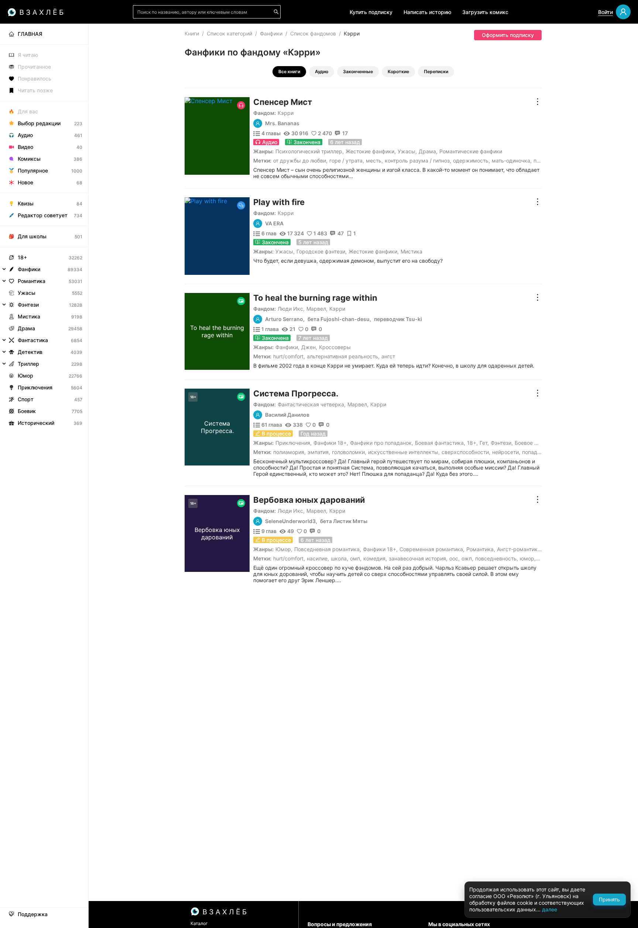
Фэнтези (501, 443)
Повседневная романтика (327, 549)
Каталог (199, 923)
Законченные (358, 71)
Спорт (26, 399)
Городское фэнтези (320, 251)
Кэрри (286, 113)
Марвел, (316, 309)
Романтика (480, 549)
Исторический (36, 423)
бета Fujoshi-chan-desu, (339, 319)
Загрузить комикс (485, 12)
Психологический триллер (308, 151)
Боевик (27, 411)
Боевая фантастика (439, 443)
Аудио (321, 71)
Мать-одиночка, (512, 160)
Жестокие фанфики (370, 151)
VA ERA (274, 223)
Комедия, (375, 558)
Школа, (339, 558)
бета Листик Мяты (343, 521)
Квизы (26, 203)
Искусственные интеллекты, (404, 452)
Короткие (398, 71)
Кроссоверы (335, 347)
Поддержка (33, 914)
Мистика (411, 251)
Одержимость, (471, 160)
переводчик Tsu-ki (398, 319)
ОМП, (355, 558)
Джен (308, 347)
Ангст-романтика (519, 549)
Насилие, (318, 558)
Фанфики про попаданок (381, 443)
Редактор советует (43, 215)
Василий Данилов (287, 414)
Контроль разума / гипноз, (418, 160)
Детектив (30, 352)
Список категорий (229, 33)
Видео (25, 147)
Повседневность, (496, 558)
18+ (471, 443)
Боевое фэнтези (535, 443)
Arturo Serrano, (285, 319)
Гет (483, 443)
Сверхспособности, (466, 452)
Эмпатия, (319, 452)
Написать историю (427, 12)
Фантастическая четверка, (312, 404)
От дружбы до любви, (300, 160)
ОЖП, (467, 558)
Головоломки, (349, 452)
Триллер (28, 364)
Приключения (292, 443)
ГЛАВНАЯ (30, 34)
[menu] (44, 226)
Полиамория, (289, 452)
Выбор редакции (39, 123)
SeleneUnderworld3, (291, 521)
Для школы (32, 236)
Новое (25, 182)
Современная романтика (431, 549)
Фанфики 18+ (330, 443)
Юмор (283, 549)
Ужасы (406, 151)
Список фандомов (313, 33)
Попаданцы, (537, 452)
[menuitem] (44, 34)
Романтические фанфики (470, 151)
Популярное (33, 170)
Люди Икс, (291, 309)
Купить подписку (371, 12)
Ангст (388, 356)
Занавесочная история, (418, 558)
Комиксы (29, 159)
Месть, (374, 160)
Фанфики (271, 33)
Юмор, (528, 558)
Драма (427, 151)
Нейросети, (506, 452)
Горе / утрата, (346, 160)
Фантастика (33, 340)
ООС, (454, 558)
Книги (192, 33)
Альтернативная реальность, (343, 356)
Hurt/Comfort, (289, 356)
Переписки (436, 71)
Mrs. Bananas (282, 123)
